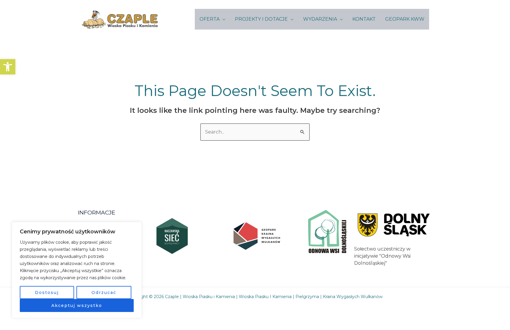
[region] (77, 270)
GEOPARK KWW (404, 19)
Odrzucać (103, 292)
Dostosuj (47, 292)
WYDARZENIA (320, 19)
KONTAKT (364, 19)
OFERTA (210, 19)
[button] (7, 66)
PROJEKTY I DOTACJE (261, 19)
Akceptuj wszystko (76, 305)
